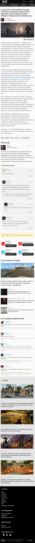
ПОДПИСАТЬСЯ (11, 245)
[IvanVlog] (5, 204)
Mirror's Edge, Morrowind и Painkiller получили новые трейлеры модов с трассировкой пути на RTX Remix (16, 361)
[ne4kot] (4, 182)
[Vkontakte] (10, 535)
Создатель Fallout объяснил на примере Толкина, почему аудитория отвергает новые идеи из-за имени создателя (16, 455)
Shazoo (3, 525)
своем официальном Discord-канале (18, 79)
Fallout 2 (11, 308)
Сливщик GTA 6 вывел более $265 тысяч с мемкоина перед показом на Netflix (17, 349)
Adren (5, 343)
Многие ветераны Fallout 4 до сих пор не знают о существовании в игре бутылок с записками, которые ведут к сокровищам (17, 283)
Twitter (9, 19)
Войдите (7, 235)
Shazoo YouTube (6, 527)
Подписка (4, 515)
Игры (16, 137)
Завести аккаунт (6, 513)
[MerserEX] (4, 218)
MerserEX (8, 217)
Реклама (3, 496)
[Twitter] (7, 535)
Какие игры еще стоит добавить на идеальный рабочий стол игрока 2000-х (20, 292)
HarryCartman (7, 354)
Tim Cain (3, 451)
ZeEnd (8, 169)
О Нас (3, 492)
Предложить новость (7, 517)
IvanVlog (10, 203)
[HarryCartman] (2, 355)
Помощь (3, 501)
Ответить (31, 170)
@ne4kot (6, 207)
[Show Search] (23, 1)
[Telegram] (4, 535)
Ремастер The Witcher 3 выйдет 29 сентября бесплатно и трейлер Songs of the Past (21, 301)
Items (12, 137)
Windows (11, 289)
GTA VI (3, 401)
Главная (3, 494)
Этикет (3, 500)
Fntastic (7, 137)
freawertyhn (7, 321)
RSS (2, 503)
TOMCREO (6, 366)
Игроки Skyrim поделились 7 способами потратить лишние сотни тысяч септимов (17, 430)
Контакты (4, 498)
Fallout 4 (4, 279)
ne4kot (8, 181)
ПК (20, 137)
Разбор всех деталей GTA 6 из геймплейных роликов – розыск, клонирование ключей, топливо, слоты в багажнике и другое (17, 405)
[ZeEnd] (4, 170)
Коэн (6, 19)
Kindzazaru (6, 333)
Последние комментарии (13, 319)
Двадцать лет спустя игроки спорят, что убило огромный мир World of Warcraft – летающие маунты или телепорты (17, 481)
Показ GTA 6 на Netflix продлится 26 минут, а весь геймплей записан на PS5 (17, 328)
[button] (3, 5)
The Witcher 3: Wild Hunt (16, 298)
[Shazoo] (4, 1)
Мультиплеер (26, 137)
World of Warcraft (7, 477)
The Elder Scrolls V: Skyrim (9, 427)
